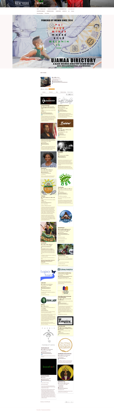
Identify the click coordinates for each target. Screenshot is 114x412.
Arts (42, 106)
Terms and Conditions (40, 13)
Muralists (68, 129)
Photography (51, 106)
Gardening (63, 188)
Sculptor (51, 169)
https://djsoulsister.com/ (62, 157)
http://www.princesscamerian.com (47, 353)
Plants (60, 188)
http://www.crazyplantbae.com (63, 193)
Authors (51, 244)
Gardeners (67, 188)
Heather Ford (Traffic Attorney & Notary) (48, 139)
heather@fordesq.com (45, 143)
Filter (41, 94)
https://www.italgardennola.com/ (46, 202)
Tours (43, 284)
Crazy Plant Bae (61, 187)
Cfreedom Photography (45, 105)
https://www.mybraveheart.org (46, 380)
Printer (67, 327)
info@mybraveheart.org (45, 379)
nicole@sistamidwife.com (62, 110)
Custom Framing (69, 328)
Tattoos (65, 129)
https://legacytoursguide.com (46, 288)
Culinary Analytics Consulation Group (64, 272)
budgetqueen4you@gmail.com (63, 388)
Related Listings (63, 92)
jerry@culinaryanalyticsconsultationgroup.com (65, 276)
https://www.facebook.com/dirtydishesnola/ (60, 82)
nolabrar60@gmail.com (62, 358)
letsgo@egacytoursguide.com (46, 287)
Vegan (45, 197)
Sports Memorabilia (64, 328)
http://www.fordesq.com (45, 144)
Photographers (63, 327)
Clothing (60, 355)
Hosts (48, 244)
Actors (62, 298)
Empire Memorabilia (61, 326)
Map (57, 92)
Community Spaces (67, 298)
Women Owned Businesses (50, 107)
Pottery (48, 169)
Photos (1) (50, 92)
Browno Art (60, 128)
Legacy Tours (43, 282)
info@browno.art (61, 133)
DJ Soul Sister (60, 152)
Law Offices (47, 306)
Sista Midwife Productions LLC (63, 105)
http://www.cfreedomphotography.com (47, 113)
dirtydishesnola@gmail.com (57, 81)
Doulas (64, 229)
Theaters (62, 299)
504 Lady (43, 304)
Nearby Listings (70, 92)
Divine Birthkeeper (61, 227)
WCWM (40, 3)
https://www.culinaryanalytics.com (64, 277)
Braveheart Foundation (45, 375)
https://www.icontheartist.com (46, 246)
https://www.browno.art (62, 134)
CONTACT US (64, 11)
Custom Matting (61, 329)
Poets (46, 244)
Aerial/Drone (46, 106)
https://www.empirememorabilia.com (64, 333)
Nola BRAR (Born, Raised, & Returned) (64, 353)
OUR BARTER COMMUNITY (41, 11)
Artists (60, 129)
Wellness (63, 130)
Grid (69, 94)
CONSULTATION (58, 11)
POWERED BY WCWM (50, 11)
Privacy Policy (47, 13)
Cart (69, 11)
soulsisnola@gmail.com (62, 156)
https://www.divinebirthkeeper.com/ (64, 234)
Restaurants (49, 197)
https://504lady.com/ (45, 310)
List (67, 94)
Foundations (43, 377)
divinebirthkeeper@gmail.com (63, 233)
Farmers (71, 188)
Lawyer (43, 306)
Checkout (72, 11)
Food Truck (57, 77)
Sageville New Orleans (62, 255)
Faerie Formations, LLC (45, 347)
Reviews (44, 92)
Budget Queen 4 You (61, 381)
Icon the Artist (43, 242)
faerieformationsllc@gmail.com (46, 352)
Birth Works (60, 229)
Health (53, 197)
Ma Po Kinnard (43, 168)
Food (54, 77)
